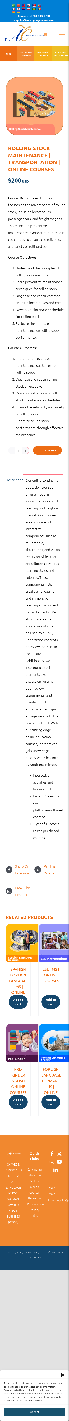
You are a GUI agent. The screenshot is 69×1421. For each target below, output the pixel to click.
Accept (34, 1411)
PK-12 (8, 53)
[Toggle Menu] (62, 34)
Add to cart (47, 450)
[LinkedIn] (55, 1170)
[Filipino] (39, 5)
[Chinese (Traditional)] (23, 5)
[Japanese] (18, 8)
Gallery (34, 1181)
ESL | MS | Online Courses (50, 975)
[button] (63, 1375)
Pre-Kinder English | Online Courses (18, 1081)
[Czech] (28, 5)
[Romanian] (39, 8)
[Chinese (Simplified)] (18, 5)
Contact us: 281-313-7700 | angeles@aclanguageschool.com (34, 18)
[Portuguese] (34, 8)
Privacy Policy (15, 1252)
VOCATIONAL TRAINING (26, 54)
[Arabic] (13, 5)
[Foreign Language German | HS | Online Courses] (51, 1043)
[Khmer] (23, 8)
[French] (13, 8)
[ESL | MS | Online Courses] (51, 943)
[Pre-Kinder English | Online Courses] (18, 1043)
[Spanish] (13, 12)
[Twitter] (59, 1153)
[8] (34, 106)
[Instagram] (52, 1162)
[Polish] (28, 8)
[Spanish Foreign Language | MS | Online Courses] (18, 943)
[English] (34, 5)
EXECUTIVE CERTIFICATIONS (60, 54)
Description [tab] (13, 479)
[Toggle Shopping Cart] (45, 34)
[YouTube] (59, 1162)
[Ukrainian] (18, 12)
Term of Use (48, 1252)
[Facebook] (52, 1153)
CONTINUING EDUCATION (43, 54)
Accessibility (32, 1252)
